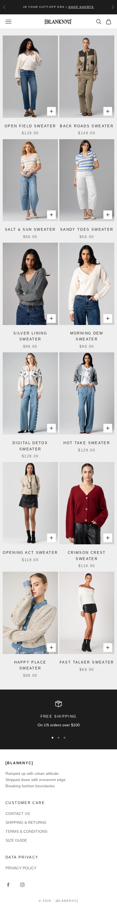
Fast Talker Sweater (87, 662)
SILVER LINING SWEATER (30, 336)
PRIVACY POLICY (20, 868)
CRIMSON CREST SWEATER (87, 556)
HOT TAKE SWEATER (86, 443)
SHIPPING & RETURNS (25, 822)
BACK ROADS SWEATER (86, 126)
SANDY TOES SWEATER (86, 229)
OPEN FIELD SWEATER (30, 126)
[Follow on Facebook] (8, 884)
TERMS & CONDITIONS (26, 831)
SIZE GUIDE (16, 840)
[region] (58, 714)
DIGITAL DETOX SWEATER (30, 446)
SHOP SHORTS (81, 6)
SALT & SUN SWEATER (30, 229)
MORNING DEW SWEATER (86, 336)
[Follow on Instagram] (22, 884)
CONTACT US (17, 813)
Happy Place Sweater (30, 665)
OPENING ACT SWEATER (30, 553)
